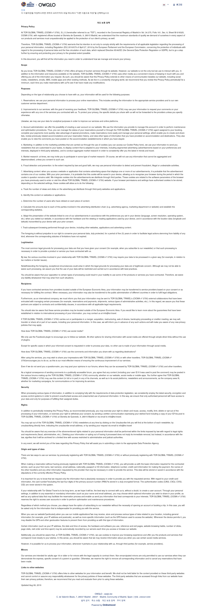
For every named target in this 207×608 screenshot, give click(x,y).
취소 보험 (96, 600)
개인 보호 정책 (108, 600)
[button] (165, 4)
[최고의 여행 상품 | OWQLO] (38, 4)
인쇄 (23, 9)
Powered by (103, 604)
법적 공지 (85, 600)
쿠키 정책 (121, 600)
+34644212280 (145, 597)
